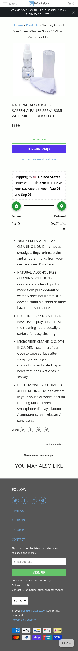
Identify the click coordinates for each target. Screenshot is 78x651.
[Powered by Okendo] (21, 446)
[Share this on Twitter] (22, 429)
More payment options (39, 159)
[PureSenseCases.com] (39, 3)
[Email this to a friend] (46, 429)
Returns (18, 530)
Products (32, 25)
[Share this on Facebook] (30, 429)
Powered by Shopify (24, 619)
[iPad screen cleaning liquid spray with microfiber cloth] (39, 69)
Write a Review (54, 444)
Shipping (18, 520)
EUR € (18, 601)
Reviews (18, 511)
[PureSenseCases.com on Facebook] (25, 500)
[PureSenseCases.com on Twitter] (16, 500)
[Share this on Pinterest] (38, 429)
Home (18, 25)
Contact (18, 539)
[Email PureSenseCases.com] (43, 500)
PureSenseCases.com (34, 610)
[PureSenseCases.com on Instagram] (34, 500)
